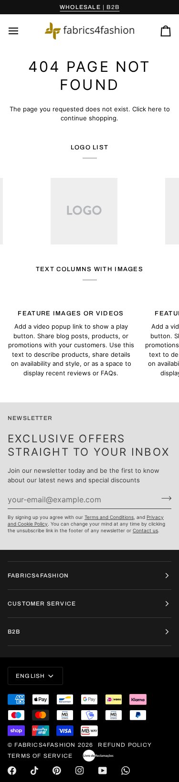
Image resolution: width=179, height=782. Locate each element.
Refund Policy (125, 745)
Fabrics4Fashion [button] (38, 575)
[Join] (163, 498)
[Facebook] (12, 770)
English (30, 676)
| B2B (89, 7)
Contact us (145, 530)
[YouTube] (102, 770)
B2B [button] (14, 631)
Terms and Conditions (109, 517)
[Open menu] (22, 31)
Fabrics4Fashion (44, 745)
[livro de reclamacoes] (98, 755)
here (155, 109)
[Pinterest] (57, 770)
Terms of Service (40, 756)
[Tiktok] (34, 770)
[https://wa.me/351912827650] (125, 770)
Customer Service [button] (42, 603)
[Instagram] (79, 770)
